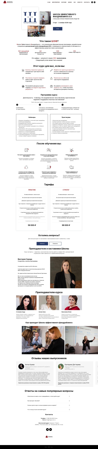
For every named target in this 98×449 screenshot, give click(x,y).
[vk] (92, 2)
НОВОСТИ (79, 2)
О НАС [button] (48, 2)
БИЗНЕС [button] (70, 2)
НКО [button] (75, 2)
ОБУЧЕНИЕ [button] (63, 2)
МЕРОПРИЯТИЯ (56, 2)
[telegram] (94, 2)
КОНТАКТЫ (87, 2)
